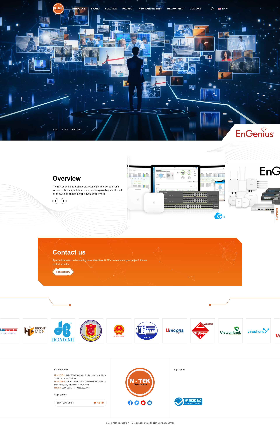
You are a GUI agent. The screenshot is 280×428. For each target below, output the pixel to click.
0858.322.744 (83, 388)
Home (55, 129)
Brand (65, 129)
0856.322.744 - (69, 388)
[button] (55, 201)
